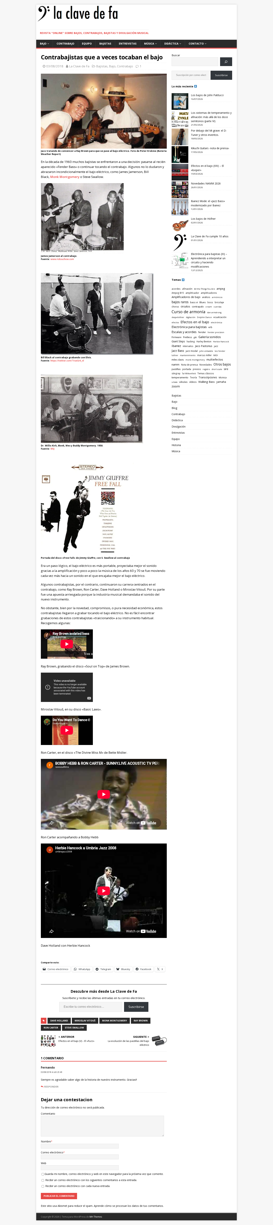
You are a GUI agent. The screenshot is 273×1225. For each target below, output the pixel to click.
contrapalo (198, 306)
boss (210, 302)
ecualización (219, 317)
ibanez (176, 346)
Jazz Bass (178, 351)
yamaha (221, 382)
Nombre (46, 1141)
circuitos (185, 306)
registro (206, 369)
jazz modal (192, 351)
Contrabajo (65, 43)
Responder (51, 1086)
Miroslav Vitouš (85, 1020)
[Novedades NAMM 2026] (180, 189)
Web (43, 1163)
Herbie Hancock (221, 341)
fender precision (216, 332)
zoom (176, 386)
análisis (206, 297)
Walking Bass (206, 382)
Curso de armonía (188, 311)
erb (210, 327)
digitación (190, 317)
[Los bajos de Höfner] (180, 225)
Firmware (176, 337)
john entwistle (206, 351)
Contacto (196, 43)
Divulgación (179, 426)
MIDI (215, 355)
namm (175, 364)
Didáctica (171, 43)
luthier (175, 355)
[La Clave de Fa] (77, 21)
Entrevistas (127, 43)
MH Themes (96, 1216)
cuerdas (217, 306)
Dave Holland (59, 1020)
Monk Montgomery (64, 177)
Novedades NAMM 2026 (206, 183)
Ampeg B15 (178, 292)
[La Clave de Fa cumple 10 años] (180, 242)
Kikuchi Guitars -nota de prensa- (210, 148)
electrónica (216, 322)
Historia (176, 445)
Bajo (43, 43)
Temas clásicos (205, 373)
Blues (202, 302)
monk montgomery (114, 1020)
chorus (175, 306)
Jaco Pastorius (203, 346)
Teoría (193, 377)
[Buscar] (226, 61)
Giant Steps (178, 341)
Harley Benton (203, 341)
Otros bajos (222, 364)
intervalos (188, 346)
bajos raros (180, 302)
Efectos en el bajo (195, 322)
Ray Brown (141, 1020)
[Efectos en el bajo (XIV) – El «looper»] (180, 172)
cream (208, 306)
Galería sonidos (210, 337)
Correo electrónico (52, 1152)
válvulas (183, 381)
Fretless (187, 337)
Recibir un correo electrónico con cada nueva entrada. (77, 1186)
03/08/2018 (54, 66)
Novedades (205, 364)
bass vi (194, 302)
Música (149, 43)
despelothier (178, 317)
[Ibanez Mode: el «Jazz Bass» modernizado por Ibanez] (180, 207)
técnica (223, 377)
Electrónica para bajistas (189, 327)
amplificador (192, 292)
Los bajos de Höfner (203, 218)
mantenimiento (188, 355)
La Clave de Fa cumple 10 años (209, 236)
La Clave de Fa (79, 66)
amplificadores (209, 292)
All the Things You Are (204, 289)
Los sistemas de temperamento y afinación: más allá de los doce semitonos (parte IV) (211, 117)
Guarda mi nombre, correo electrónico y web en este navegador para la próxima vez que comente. (104, 1174)
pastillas (176, 369)
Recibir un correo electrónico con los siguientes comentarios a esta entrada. (91, 1180)
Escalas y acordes (184, 332)
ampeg (221, 288)
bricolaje (219, 302)
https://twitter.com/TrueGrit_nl (67, 360)
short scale (217, 369)
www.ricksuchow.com (62, 259)
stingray (176, 373)
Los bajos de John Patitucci (207, 95)
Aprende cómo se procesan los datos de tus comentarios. (129, 1206)
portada (186, 369)
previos (197, 369)
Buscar (176, 55)
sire (226, 369)
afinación (187, 288)
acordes (176, 288)
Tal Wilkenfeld (189, 373)
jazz (216, 346)
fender (202, 332)
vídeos (193, 382)
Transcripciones (208, 377)
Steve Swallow (74, 1027)
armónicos (217, 297)
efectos (175, 322)
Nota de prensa (189, 364)
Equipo (87, 43)
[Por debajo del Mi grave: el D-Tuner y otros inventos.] (180, 137)
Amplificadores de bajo (186, 297)
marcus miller (204, 355)
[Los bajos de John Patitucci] (180, 101)
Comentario (48, 1113)
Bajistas (105, 43)
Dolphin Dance (204, 317)
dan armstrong (214, 312)
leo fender (220, 351)
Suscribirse (136, 1007)
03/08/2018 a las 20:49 (51, 1072)
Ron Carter (51, 1027)
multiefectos (214, 359)
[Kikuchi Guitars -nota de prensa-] (180, 154)
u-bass (174, 382)
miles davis (178, 359)
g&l (195, 337)
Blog (174, 408)
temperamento (180, 377)
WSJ (52, 448)
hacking (191, 341)
